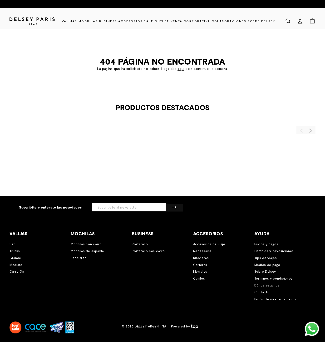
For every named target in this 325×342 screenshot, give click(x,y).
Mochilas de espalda (87, 251)
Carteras (200, 265)
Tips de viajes (265, 258)
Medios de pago (267, 265)
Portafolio (140, 244)
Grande (15, 258)
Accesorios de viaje (209, 244)
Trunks (15, 251)
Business (108, 21)
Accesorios (130, 21)
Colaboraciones (229, 21)
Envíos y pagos (266, 244)
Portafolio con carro (148, 251)
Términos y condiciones (273, 278)
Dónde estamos (267, 285)
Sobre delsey (261, 21)
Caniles (199, 278)
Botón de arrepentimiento (275, 299)
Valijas (69, 21)
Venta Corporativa (190, 21)
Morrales (200, 271)
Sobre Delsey (265, 271)
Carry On (17, 271)
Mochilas (88, 21)
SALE (148, 21)
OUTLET (162, 21)
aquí (180, 68)
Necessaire (202, 251)
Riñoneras (201, 258)
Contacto (262, 292)
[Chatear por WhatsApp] (312, 329)
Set (12, 244)
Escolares (78, 258)
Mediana (16, 265)
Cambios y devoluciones (274, 251)
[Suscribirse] (174, 207)
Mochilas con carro (86, 244)
